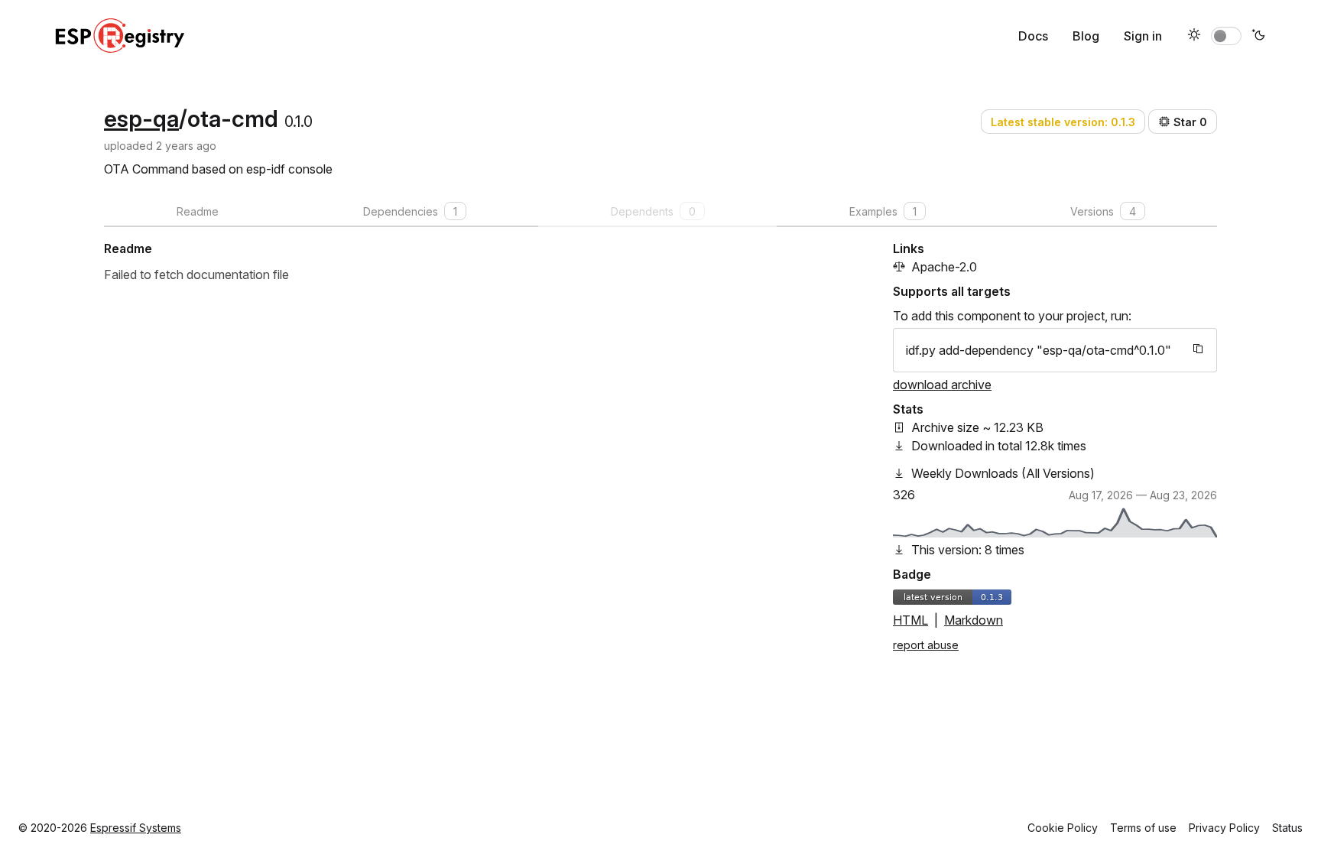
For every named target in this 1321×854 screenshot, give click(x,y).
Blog (1086, 36)
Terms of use (1143, 827)
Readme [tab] (198, 211)
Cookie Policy (1062, 827)
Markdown (973, 620)
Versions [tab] (1103, 211)
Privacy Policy (1224, 827)
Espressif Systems (135, 827)
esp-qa (141, 118)
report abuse (926, 644)
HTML (910, 620)
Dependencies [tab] (410, 211)
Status (1287, 827)
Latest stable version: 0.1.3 (1063, 121)
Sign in (1143, 36)
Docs (1033, 36)
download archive (942, 384)
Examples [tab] (883, 211)
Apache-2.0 (944, 266)
